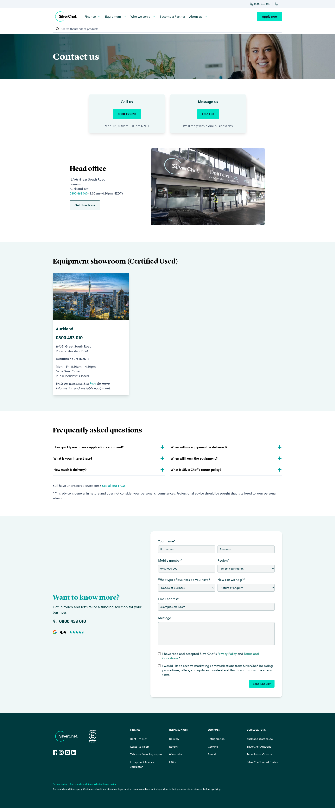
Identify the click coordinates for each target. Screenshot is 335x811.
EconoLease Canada (259, 754)
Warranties (175, 754)
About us (195, 16)
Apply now (269, 16)
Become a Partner (172, 16)
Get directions (84, 205)
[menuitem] (93, 16)
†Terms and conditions (80, 784)
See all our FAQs (113, 485)
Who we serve (140, 16)
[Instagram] (61, 752)
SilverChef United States (262, 762)
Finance (90, 16)
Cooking (213, 747)
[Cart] (277, 4)
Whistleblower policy (105, 784)
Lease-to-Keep (139, 747)
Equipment (113, 16)
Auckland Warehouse (260, 739)
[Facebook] (55, 752)
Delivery (174, 739)
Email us (208, 114)
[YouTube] (67, 752)
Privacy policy (60, 784)
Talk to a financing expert (146, 754)
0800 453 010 (262, 4)
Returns (174, 747)
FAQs (172, 762)
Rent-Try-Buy (138, 739)
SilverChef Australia (259, 747)
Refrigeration (216, 739)
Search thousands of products (79, 29)
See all (212, 754)
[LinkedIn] (73, 752)
